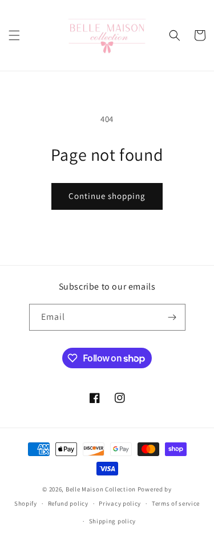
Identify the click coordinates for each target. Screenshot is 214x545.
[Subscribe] (172, 317)
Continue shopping (107, 195)
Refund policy (68, 503)
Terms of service (176, 503)
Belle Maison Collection (101, 489)
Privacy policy (120, 503)
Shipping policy (112, 521)
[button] (14, 35)
